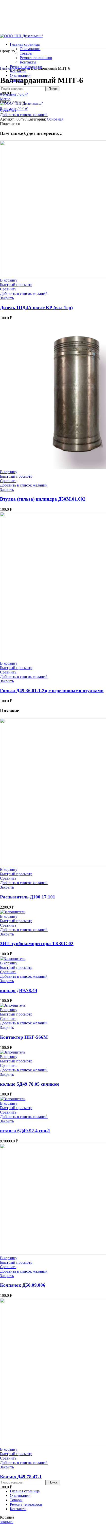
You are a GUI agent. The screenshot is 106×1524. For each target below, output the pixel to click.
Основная (21, 68)
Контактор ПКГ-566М (24, 1037)
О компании (30, 49)
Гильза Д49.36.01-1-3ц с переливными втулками (52, 690)
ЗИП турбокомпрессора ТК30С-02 (36, 943)
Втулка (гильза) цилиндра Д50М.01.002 (43, 499)
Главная (6, 68)
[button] (8, 280)
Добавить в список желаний (24, 115)
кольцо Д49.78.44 (18, 990)
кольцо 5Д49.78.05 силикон (29, 1084)
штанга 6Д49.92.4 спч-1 (25, 1130)
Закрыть (7, 298)
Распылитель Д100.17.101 (27, 896)
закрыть (6, 1522)
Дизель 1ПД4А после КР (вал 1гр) (36, 307)
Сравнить (8, 110)
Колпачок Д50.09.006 (22, 1285)
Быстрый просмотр (16, 285)
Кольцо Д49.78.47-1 (21, 1476)
